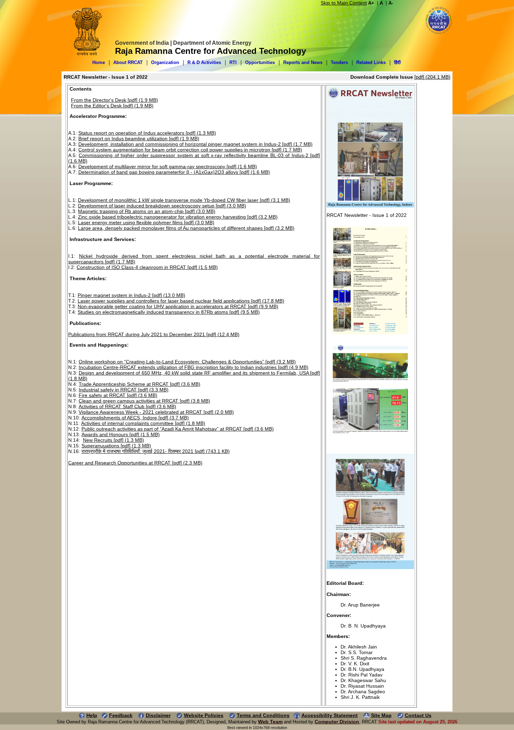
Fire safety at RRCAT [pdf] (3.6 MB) (118, 395)
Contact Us (418, 715)
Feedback (121, 715)
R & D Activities (204, 62)
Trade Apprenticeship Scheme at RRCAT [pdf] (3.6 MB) (139, 384)
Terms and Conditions (263, 715)
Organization (165, 62)
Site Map (381, 715)
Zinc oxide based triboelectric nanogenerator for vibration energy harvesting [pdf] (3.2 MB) (178, 217)
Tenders (339, 62)
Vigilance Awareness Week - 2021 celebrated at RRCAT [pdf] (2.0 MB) (156, 412)
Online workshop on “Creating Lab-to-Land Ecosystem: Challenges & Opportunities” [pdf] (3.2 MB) (187, 361)
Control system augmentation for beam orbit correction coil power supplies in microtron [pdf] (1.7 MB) (190, 150)
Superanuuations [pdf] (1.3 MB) (116, 445)
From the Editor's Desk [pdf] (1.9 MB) (112, 105)
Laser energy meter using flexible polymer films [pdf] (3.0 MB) (146, 222)
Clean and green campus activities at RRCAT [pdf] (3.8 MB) (144, 401)
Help (91, 715)
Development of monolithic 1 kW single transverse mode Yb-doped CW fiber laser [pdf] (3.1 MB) (184, 200)
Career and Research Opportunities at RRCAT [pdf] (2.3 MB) (135, 463)
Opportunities (260, 62)
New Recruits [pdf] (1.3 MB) (113, 440)
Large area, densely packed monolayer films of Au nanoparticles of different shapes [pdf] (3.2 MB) (186, 228)
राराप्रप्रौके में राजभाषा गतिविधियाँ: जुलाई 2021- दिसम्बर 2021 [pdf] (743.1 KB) (155, 451)
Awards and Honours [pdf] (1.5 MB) (120, 434)
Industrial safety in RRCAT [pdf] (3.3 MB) (124, 389)
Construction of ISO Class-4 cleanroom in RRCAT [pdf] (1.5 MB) (147, 267)
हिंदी (397, 62)
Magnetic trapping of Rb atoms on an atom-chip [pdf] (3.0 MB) (146, 211)
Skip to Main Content (344, 3)
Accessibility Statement (329, 715)
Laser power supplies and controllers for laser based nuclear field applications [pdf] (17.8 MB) (181, 301)
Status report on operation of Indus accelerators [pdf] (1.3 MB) (147, 133)
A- (390, 3)
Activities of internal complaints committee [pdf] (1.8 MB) (143, 423)
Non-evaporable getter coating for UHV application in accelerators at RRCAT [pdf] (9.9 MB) (178, 306)
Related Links (371, 62)
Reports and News (302, 62)
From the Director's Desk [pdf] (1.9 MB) (114, 100)
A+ (371, 3)
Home (98, 62)
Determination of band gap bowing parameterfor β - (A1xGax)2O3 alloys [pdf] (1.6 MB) (174, 172)
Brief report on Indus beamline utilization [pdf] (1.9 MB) (138, 138)
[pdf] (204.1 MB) (432, 77)
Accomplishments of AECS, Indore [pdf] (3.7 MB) (135, 417)
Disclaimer (158, 715)
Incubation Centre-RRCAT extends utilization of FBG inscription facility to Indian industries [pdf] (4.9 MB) (193, 367)
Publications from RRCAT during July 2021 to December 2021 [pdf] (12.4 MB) (154, 334)
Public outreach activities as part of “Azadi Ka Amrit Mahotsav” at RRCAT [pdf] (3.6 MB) (177, 429)
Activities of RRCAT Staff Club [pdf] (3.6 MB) (127, 406)
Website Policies (203, 715)
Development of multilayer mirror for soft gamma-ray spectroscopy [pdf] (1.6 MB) (167, 166)
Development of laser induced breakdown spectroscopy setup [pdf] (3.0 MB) (162, 205)
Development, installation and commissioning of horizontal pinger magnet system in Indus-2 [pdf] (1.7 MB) (195, 144)
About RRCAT (128, 62)
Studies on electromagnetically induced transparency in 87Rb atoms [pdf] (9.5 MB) (169, 312)
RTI (233, 62)
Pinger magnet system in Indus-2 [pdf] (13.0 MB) (131, 295)
